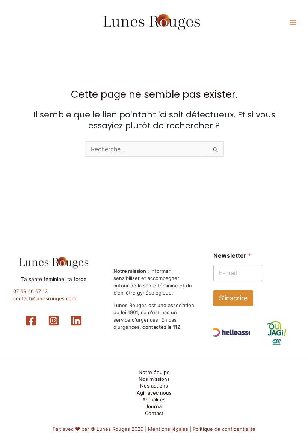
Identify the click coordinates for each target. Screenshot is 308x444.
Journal (154, 406)
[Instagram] (53, 320)
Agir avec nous (154, 393)
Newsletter (232, 255)
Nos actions (154, 386)
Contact (154, 413)
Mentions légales (168, 429)
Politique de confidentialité (224, 429)
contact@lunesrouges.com (44, 298)
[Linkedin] (76, 320)
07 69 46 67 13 (30, 291)
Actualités (154, 400)
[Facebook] (31, 320)
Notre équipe (154, 372)
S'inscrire (233, 298)
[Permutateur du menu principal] (293, 22)
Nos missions (154, 379)
